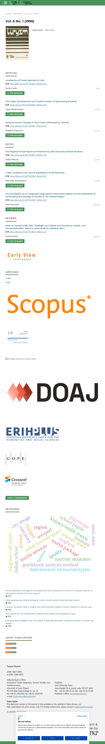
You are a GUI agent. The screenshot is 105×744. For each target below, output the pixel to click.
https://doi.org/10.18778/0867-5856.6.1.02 (28, 105)
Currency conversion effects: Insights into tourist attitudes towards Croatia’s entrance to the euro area (48, 607)
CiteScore (23, 333)
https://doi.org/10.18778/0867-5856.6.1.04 (28, 155)
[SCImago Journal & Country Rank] (20, 359)
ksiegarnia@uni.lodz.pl (83, 707)
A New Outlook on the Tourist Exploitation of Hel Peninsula (35, 172)
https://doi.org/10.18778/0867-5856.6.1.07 (28, 232)
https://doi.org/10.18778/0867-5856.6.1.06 (28, 200)
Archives (17, 14)
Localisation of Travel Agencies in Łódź (24, 80)
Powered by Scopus (20, 343)
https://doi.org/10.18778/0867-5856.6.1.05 (28, 176)
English (8, 278)
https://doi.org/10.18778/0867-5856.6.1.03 (28, 126)
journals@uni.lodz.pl (78, 694)
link (79, 704)
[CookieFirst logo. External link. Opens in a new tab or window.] (19, 718)
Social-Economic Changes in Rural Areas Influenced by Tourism (37, 122)
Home (8, 14)
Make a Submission (17, 498)
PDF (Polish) (16, 93)
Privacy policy (82, 716)
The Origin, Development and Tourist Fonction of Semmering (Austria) (40, 101)
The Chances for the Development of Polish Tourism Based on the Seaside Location (40, 614)
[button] (22, 715)
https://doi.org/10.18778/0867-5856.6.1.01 (28, 84)
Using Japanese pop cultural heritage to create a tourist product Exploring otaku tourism (42, 600)
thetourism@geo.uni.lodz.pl (24, 697)
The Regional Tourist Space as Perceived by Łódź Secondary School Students (44, 151)
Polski (7, 282)
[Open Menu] (5, 2)
